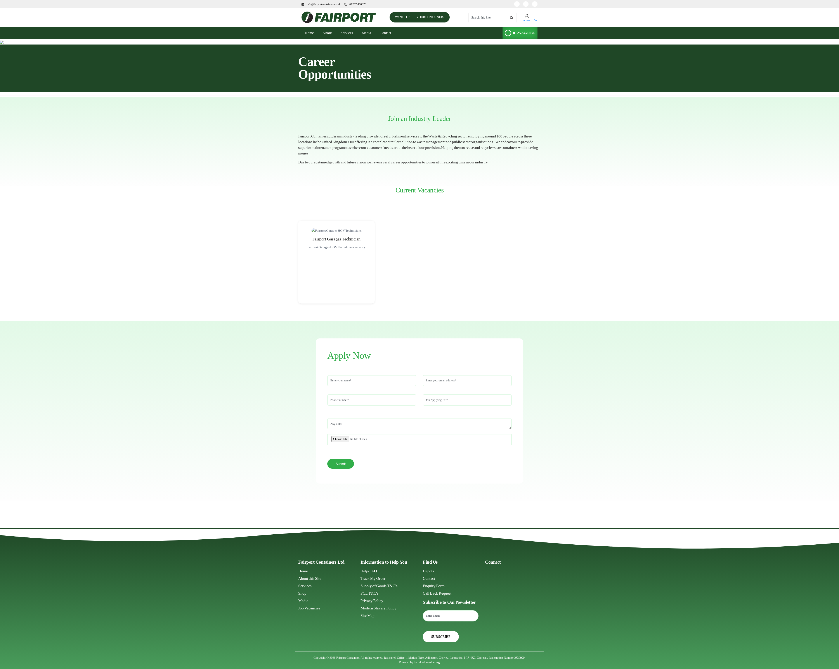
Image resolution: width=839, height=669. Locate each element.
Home (303, 571)
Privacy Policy (372, 601)
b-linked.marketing (427, 662)
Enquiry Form (434, 586)
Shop (302, 593)
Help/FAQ (369, 571)
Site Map (367, 615)
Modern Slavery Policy (378, 608)
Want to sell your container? (419, 17)
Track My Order (373, 578)
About (327, 33)
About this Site (309, 578)
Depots (428, 571)
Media (366, 33)
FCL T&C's (369, 593)
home (311, 33)
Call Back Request (437, 593)
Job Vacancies (309, 608)
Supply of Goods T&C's (379, 586)
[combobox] (492, 17)
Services (347, 33)
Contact (385, 33)
